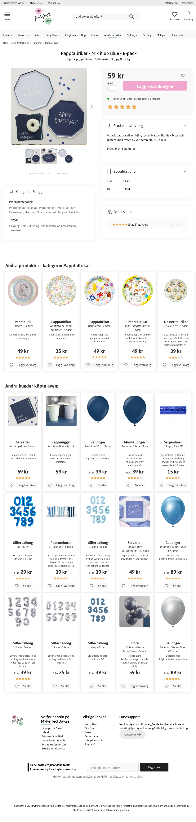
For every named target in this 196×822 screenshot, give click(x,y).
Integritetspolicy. (132, 776)
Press (88, 732)
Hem (5, 42)
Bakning (147, 35)
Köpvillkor (91, 724)
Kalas (37, 35)
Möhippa (161, 35)
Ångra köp (91, 744)
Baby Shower (53, 35)
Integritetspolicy (95, 740)
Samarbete (91, 736)
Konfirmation (178, 35)
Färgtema (70, 35)
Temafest (8, 35)
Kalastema (23, 35)
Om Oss (89, 728)
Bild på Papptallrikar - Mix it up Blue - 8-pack (47, 173)
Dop (83, 35)
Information (171, 2)
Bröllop (95, 35)
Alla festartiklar (112, 35)
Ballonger (132, 35)
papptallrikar (125, 135)
